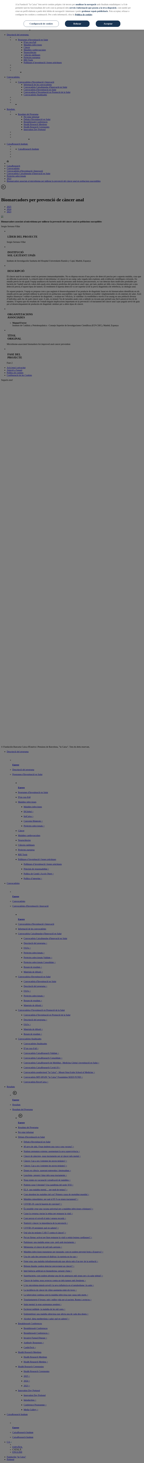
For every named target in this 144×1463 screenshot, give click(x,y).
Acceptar (108, 24)
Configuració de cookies (41, 24)
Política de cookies (83, 14)
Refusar (77, 24)
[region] (72, 15)
